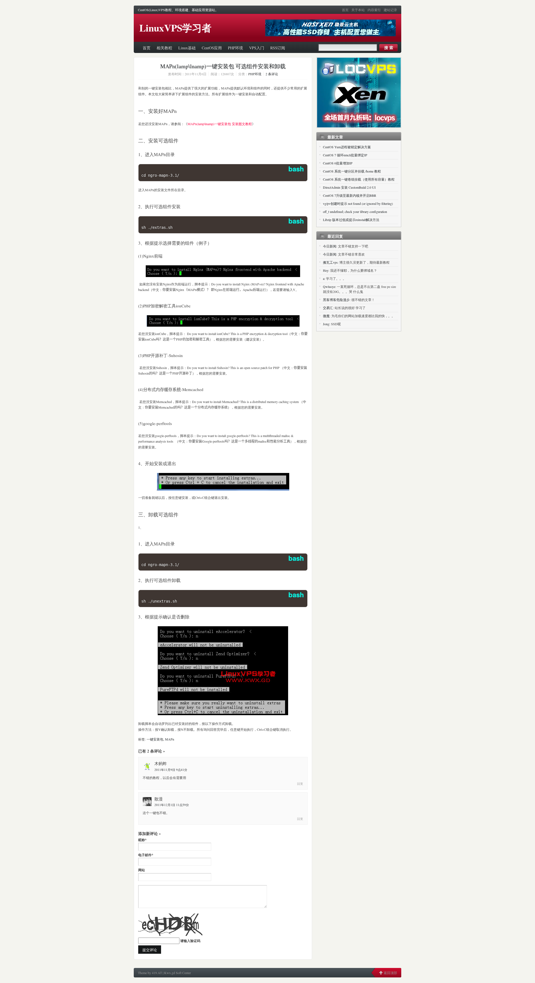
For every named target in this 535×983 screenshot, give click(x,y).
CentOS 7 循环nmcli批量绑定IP (345, 155)
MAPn (169, 739)
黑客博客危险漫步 (336, 299)
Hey (326, 270)
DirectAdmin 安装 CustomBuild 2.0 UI (349, 187)
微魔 (326, 316)
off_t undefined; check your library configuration (355, 211)
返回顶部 (390, 972)
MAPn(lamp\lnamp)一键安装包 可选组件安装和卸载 (223, 66)
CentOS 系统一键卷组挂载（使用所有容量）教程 (359, 179)
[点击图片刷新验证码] (170, 925)
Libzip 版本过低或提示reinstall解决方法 (351, 219)
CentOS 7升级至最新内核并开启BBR (349, 195)
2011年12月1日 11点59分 (171, 805)
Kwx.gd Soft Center (177, 972)
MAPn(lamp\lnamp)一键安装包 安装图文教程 (220, 124)
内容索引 (374, 10)
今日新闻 (329, 246)
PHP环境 (254, 74)
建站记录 (390, 10)
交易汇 (328, 307)
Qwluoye (329, 286)
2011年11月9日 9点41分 (170, 770)
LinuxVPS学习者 (175, 28)
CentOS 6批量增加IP (337, 163)
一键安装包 (155, 739)
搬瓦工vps (330, 262)
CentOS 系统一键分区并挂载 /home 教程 (352, 171)
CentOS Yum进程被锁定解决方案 (347, 147)
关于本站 (358, 10)
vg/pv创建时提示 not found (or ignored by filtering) (358, 203)
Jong (326, 324)
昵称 (142, 840)
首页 (345, 10)
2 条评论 (272, 74)
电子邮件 (145, 855)
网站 (141, 870)
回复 (300, 783)
